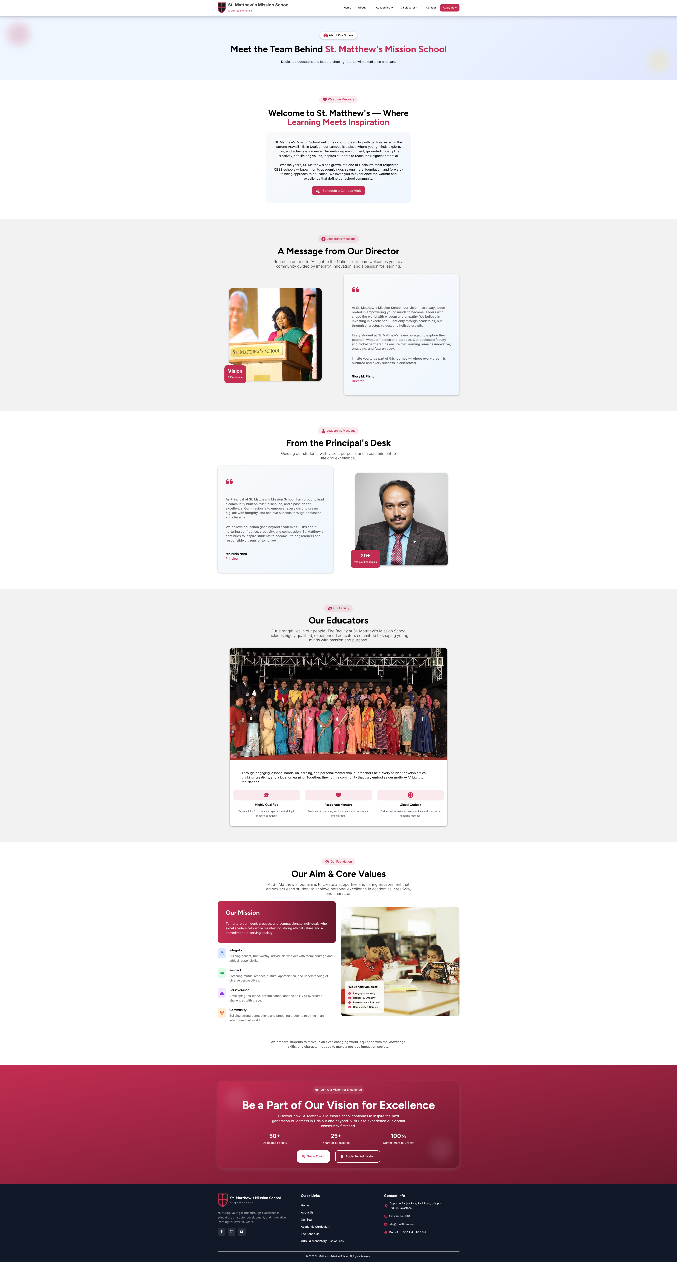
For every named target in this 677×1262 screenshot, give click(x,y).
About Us (307, 1212)
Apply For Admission (360, 1156)
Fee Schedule (310, 1234)
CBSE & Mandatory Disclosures (322, 1241)
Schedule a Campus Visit (341, 191)
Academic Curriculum (315, 1226)
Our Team (307, 1219)
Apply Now (450, 7)
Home (347, 7)
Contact (431, 7)
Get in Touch (316, 1156)
